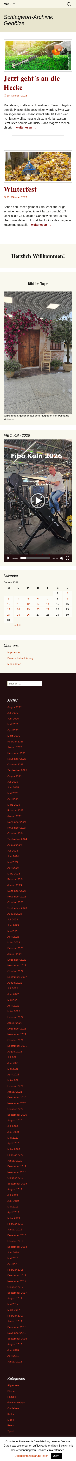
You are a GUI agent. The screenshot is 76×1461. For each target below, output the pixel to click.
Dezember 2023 (16, 890)
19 (28, 609)
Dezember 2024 (16, 821)
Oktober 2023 (15, 902)
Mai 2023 (12, 930)
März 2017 (13, 1309)
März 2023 (13, 942)
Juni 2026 (13, 718)
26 (28, 614)
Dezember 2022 (16, 959)
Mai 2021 (12, 1068)
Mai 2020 (12, 1137)
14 (47, 603)
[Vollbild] (67, 558)
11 (18, 603)
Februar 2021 (15, 1085)
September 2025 (17, 770)
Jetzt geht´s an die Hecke (32, 82)
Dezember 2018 (16, 1235)
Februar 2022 (15, 1017)
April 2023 (13, 936)
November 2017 (16, 1281)
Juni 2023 (13, 925)
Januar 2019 (14, 1229)
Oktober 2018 (15, 1241)
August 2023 (14, 913)
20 (38, 609)
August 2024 (14, 844)
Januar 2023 (14, 953)
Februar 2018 (15, 1269)
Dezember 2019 (16, 1166)
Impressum (13, 652)
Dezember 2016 (16, 1327)
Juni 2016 (13, 1350)
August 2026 (14, 707)
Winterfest (20, 189)
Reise (10, 1425)
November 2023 (16, 896)
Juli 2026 (12, 712)
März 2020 (13, 1149)
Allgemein (13, 1385)
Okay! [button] (56, 1456)
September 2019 (17, 1183)
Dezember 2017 (16, 1275)
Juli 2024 (12, 850)
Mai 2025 (12, 793)
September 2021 (17, 1045)
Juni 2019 (13, 1200)
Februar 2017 (15, 1315)
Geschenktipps (16, 1402)
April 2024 (13, 867)
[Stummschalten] (61, 558)
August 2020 (14, 1120)
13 (38, 603)
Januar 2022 (14, 1022)
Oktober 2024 (15, 833)
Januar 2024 (14, 885)
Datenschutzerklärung (20, 658)
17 (8, 609)
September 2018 (17, 1246)
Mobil (10, 1419)
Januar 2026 (14, 747)
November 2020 (16, 1103)
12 (28, 603)
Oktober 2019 (15, 1177)
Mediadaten (14, 663)
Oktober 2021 (15, 1040)
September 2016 (17, 1338)
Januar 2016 (14, 1361)
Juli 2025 (12, 781)
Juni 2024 (13, 856)
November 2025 (16, 758)
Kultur (10, 1413)
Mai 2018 (12, 1258)
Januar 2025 (14, 816)
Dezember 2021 (16, 1028)
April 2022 (13, 1005)
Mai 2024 (12, 862)
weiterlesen (27, 127)
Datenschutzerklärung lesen (31, 1455)
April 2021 (13, 1074)
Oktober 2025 (15, 764)
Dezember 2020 (16, 1097)
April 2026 (13, 730)
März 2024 (13, 873)
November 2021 (16, 1034)
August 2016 (14, 1344)
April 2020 (13, 1143)
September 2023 (17, 908)
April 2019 (13, 1212)
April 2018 (13, 1263)
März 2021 (13, 1080)
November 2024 (16, 827)
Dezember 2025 (16, 753)
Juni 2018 (13, 1252)
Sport (10, 1431)
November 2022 (16, 965)
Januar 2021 (14, 1091)
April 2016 (13, 1355)
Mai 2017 (12, 1304)
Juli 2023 (12, 919)
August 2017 (14, 1298)
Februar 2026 (15, 741)
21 (47, 609)
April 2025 (13, 798)
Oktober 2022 (15, 971)
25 (18, 614)
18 (18, 609)
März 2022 (13, 1011)
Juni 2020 (13, 1131)
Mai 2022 (12, 999)
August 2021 (14, 1051)
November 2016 (16, 1332)
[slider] (35, 558)
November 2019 (16, 1172)
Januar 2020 (14, 1160)
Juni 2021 (13, 1063)
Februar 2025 (15, 810)
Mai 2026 (12, 724)
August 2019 (14, 1189)
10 (8, 603)
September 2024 (17, 839)
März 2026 (13, 735)
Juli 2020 (12, 1126)
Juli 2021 (12, 1057)
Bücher (11, 1391)
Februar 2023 (15, 948)
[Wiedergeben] (8, 558)
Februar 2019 (15, 1223)
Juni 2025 (13, 787)
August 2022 (14, 982)
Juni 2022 (13, 994)
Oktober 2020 (15, 1108)
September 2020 (17, 1114)
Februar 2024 (15, 879)
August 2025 (14, 775)
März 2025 (13, 804)
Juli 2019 (12, 1195)
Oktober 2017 (15, 1286)
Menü (7, 4)
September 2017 (17, 1292)
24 (8, 614)
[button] (38, 500)
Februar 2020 (15, 1154)
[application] (38, 500)
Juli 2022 (12, 988)
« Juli (17, 625)
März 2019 (13, 1218)
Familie (11, 1396)
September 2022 (17, 976)
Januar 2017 (14, 1321)
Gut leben (13, 1408)
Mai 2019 (12, 1206)
